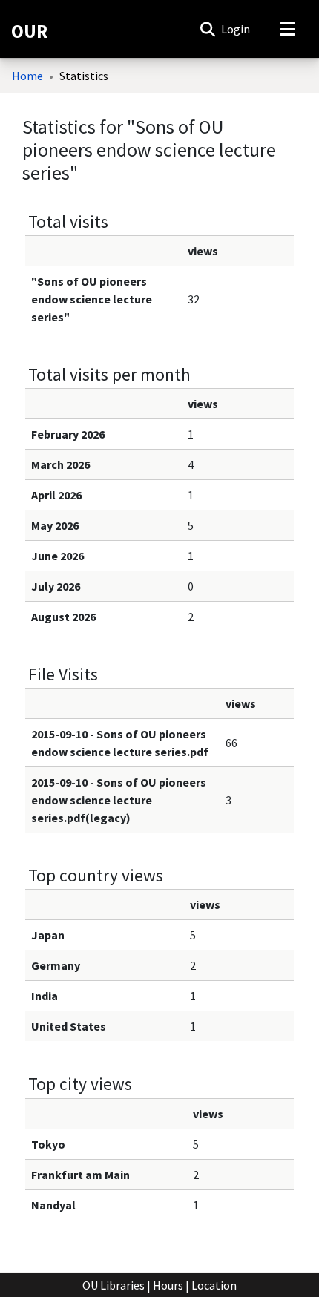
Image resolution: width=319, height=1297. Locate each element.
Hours (168, 1285)
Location (214, 1285)
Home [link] (27, 75)
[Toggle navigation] (287, 29)
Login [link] (236, 29)
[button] (207, 29)
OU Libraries (113, 1285)
